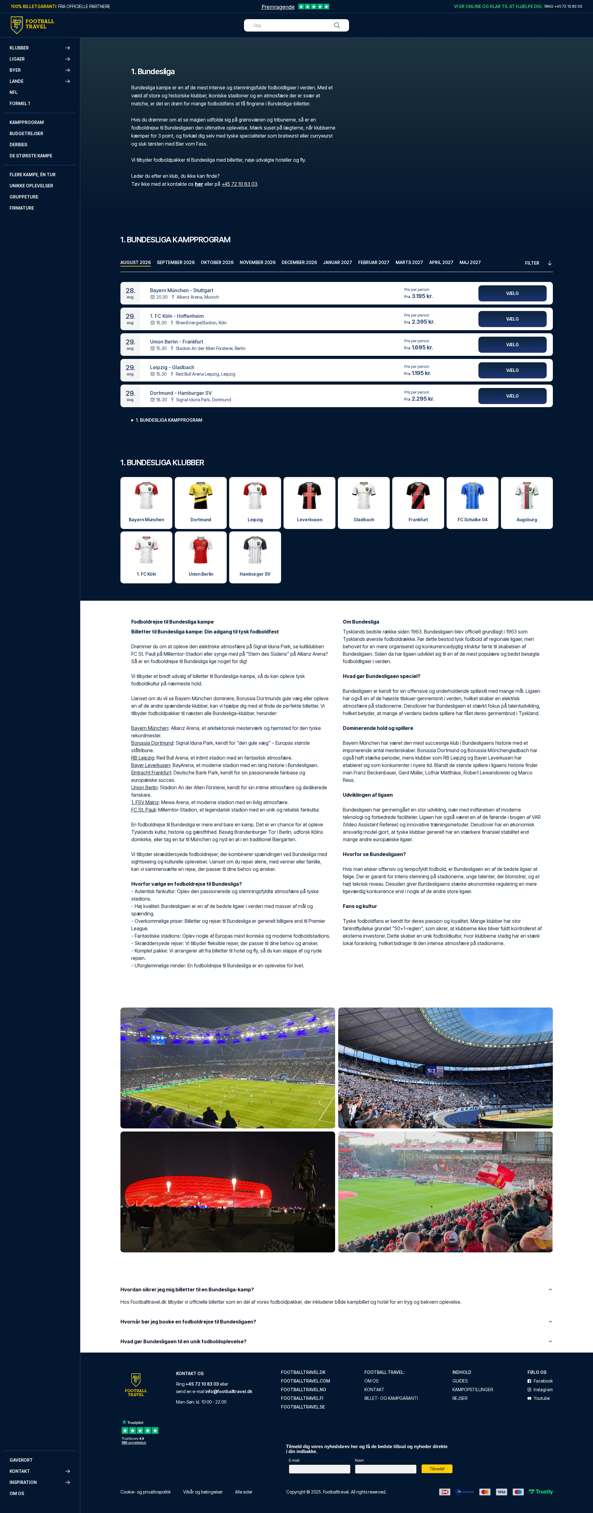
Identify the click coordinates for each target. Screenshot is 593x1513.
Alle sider (244, 1491)
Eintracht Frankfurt (151, 772)
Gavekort (21, 1460)
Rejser (459, 1398)
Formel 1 (20, 103)
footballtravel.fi (302, 1398)
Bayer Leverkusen (150, 765)
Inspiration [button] (23, 1482)
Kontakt (374, 1389)
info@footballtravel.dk (228, 1391)
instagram (543, 1389)
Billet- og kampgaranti (391, 1398)
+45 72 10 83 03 (239, 184)
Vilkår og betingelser (203, 1491)
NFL (14, 92)
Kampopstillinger (472, 1389)
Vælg (512, 293)
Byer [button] (15, 70)
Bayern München (149, 728)
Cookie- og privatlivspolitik (145, 1491)
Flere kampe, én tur (33, 174)
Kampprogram (27, 122)
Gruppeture (24, 196)
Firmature (22, 208)
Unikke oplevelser (31, 185)
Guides (460, 1381)
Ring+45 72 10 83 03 (563, 6)
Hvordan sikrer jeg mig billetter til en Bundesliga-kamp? (187, 1289)
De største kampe (31, 155)
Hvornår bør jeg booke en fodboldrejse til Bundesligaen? (188, 1322)
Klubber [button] (19, 47)
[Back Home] (32, 25)
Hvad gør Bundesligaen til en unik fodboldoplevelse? (183, 1341)
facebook (543, 1381)
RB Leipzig (142, 758)
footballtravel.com (305, 1381)
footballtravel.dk (303, 1372)
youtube (542, 1398)
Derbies (18, 144)
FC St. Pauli (143, 810)
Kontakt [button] (20, 1471)
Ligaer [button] (17, 59)
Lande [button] (16, 81)
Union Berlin (144, 787)
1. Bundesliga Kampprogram (169, 420)
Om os (17, 1493)
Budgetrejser (26, 133)
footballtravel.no (303, 1389)
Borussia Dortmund (152, 743)
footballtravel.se (303, 1406)
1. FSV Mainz (145, 802)
